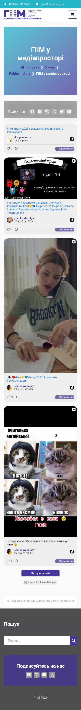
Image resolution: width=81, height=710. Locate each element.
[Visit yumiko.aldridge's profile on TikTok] (10, 220)
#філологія (36, 128)
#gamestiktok (58, 209)
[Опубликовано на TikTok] (72, 139)
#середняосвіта (53, 128)
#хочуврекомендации (34, 202)
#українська (43, 206)
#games (44, 209)
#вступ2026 (20, 128)
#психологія (14, 132)
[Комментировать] (15, 149)
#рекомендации (17, 380)
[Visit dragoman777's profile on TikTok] (10, 139)
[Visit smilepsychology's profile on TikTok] (10, 388)
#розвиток (50, 377)
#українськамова (63, 206)
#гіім (10, 128)
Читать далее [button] (15, 212)
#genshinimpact (28, 209)
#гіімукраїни (14, 206)
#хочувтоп (55, 202)
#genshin (12, 209)
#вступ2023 (35, 377)
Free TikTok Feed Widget (42, 582)
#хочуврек (13, 202)
